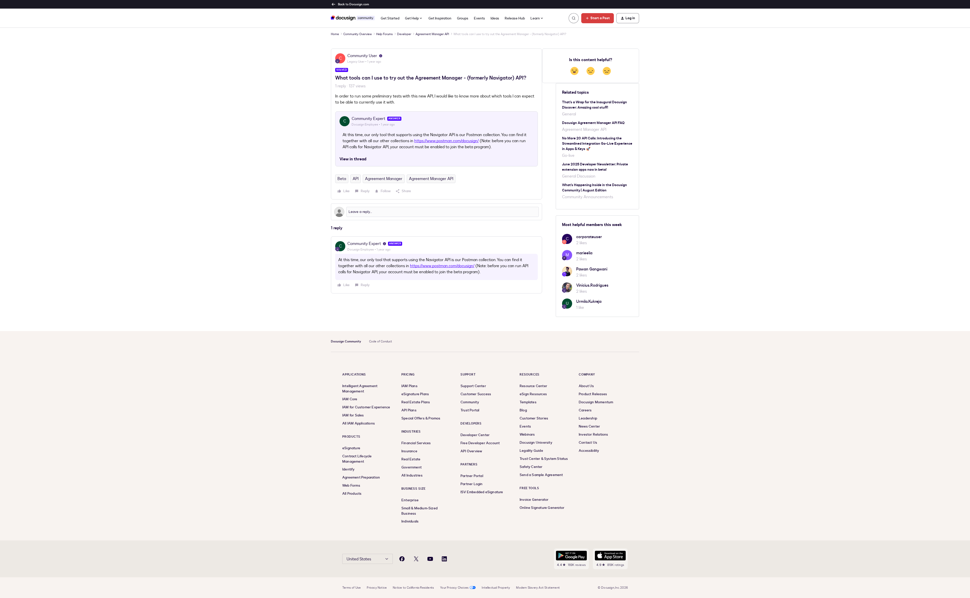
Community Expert (368, 118)
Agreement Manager (383, 179)
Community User (362, 56)
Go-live (568, 155)
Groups (462, 18)
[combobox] (537, 18)
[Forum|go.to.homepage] (353, 18)
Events (479, 18)
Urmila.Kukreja (588, 301)
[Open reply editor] (436, 212)
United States (359, 559)
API (355, 179)
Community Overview (357, 34)
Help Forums (384, 34)
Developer (404, 34)
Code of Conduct (380, 341)
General (569, 114)
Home (335, 34)
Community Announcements (587, 197)
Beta (341, 179)
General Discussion (578, 176)
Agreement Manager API (432, 34)
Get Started (390, 18)
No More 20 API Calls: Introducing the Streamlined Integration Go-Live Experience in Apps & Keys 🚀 (597, 143)
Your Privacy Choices (454, 588)
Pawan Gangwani (591, 269)
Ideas (495, 18)
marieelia (584, 253)
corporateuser (589, 237)
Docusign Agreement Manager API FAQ (593, 122)
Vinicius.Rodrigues (592, 285)
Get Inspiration (439, 18)
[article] (436, 265)
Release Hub (515, 18)
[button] (597, 18)
